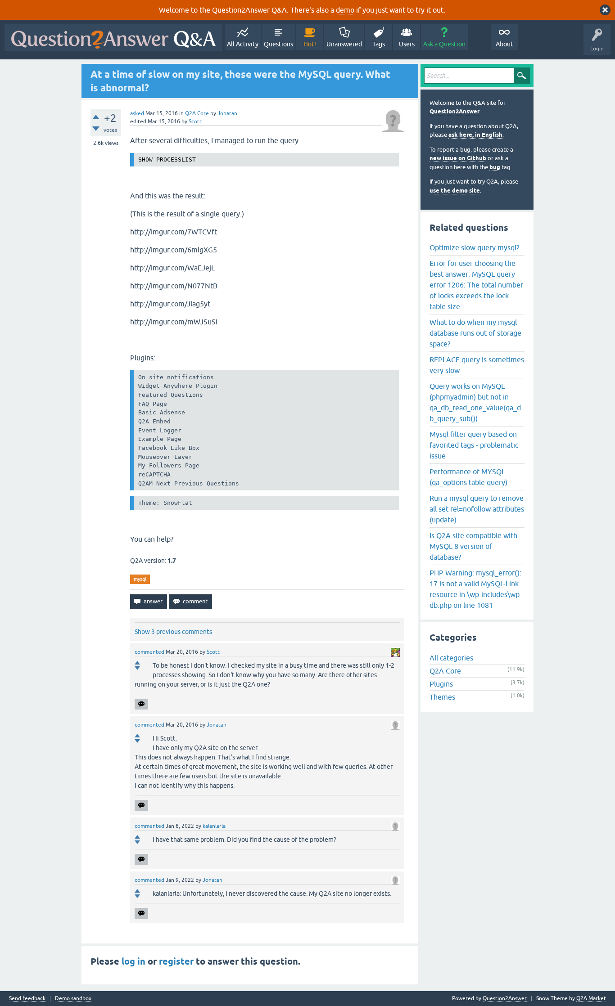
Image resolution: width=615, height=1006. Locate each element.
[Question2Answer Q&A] (113, 37)
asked (137, 113)
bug (494, 167)
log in (133, 961)
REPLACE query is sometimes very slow (477, 364)
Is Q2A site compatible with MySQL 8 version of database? (473, 546)
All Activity (242, 44)
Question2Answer (454, 111)
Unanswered (344, 44)
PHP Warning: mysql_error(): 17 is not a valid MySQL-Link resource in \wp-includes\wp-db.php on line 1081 (476, 589)
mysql (140, 579)
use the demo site (455, 190)
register (176, 961)
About (504, 44)
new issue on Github (458, 158)
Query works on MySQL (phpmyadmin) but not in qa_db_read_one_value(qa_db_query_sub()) (475, 402)
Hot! (309, 44)
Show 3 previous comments (173, 631)
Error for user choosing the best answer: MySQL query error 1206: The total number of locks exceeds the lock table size (476, 284)
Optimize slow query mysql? (474, 247)
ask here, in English (475, 134)
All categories (451, 658)
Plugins (441, 684)
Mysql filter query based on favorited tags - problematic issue (474, 445)
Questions (278, 44)
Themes (442, 697)
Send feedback (27, 999)
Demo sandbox (73, 999)
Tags (378, 44)
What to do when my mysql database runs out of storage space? (475, 333)
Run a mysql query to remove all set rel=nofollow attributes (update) (477, 509)
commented (149, 652)
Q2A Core (197, 113)
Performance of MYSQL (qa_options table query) (468, 476)
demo (345, 10)
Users (407, 44)
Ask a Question (444, 44)
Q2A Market (591, 998)
